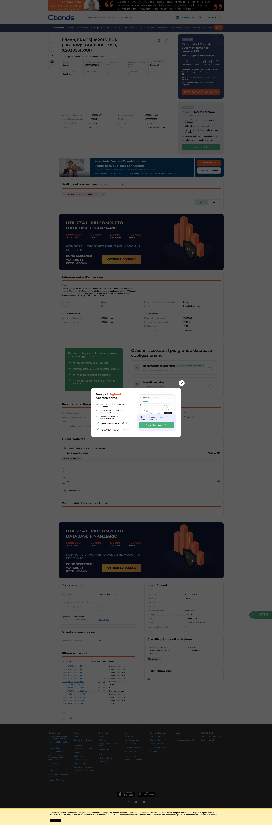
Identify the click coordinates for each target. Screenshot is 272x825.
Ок (55, 820)
